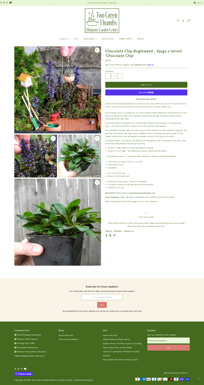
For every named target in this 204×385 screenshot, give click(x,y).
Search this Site (66, 335)
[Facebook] (1, 3)
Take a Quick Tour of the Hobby (117, 347)
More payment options (146, 99)
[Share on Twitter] (110, 236)
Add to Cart (146, 85)
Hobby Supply (125, 39)
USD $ (199, 3)
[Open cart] (188, 21)
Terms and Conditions (68, 339)
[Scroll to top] (199, 378)
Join (102, 305)
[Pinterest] (7, 3)
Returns (108, 231)
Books (141, 39)
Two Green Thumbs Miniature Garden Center (52, 380)
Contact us (129, 231)
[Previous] (54, 3)
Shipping (118, 231)
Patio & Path (108, 39)
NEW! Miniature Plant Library (116, 339)
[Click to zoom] (97, 50)
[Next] (150, 3)
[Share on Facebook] (107, 236)
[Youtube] (10, 3)
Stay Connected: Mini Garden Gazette (120, 359)
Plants (63, 39)
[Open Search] (178, 21)
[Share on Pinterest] (114, 236)
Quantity (109, 71)
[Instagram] (4, 3)
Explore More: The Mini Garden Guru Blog (122, 343)
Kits (76, 39)
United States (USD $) (176, 373)
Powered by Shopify (83, 380)
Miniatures (89, 39)
